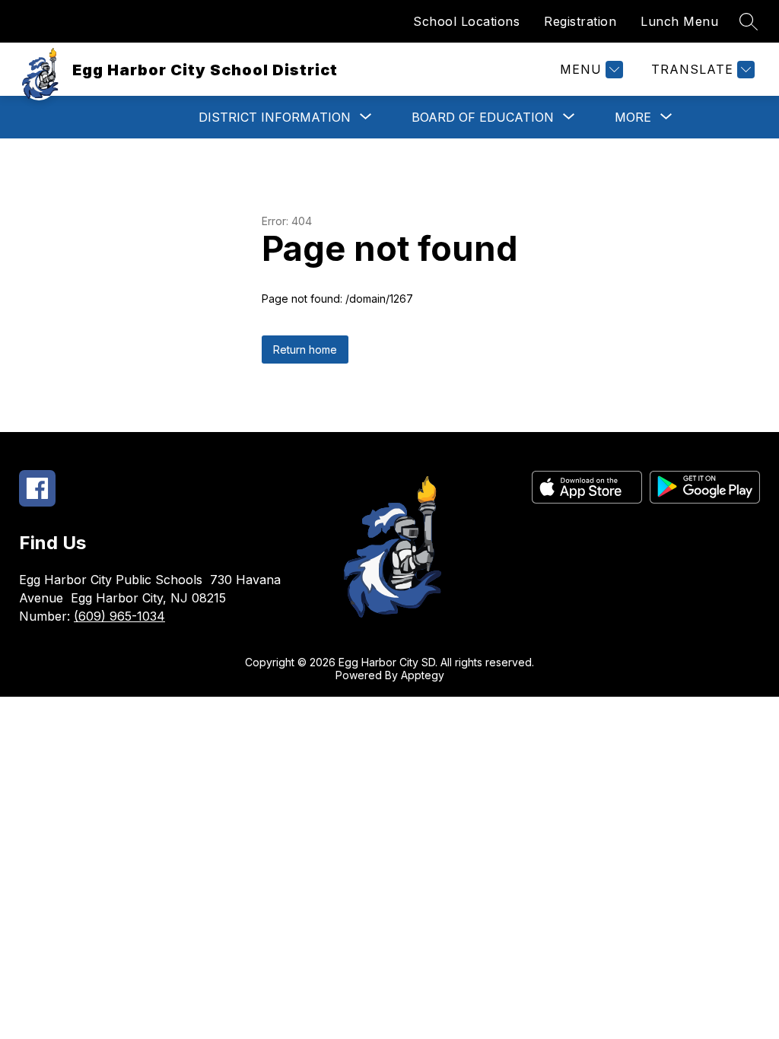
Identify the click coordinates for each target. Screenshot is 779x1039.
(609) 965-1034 (119, 616)
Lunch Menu (679, 21)
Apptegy (422, 675)
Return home (305, 349)
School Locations (466, 21)
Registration (580, 21)
